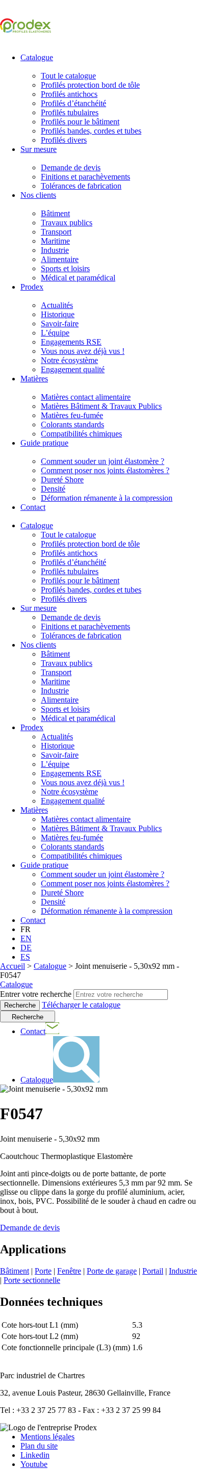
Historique (57, 314)
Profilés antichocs (69, 94)
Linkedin (34, 1455)
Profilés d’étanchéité (73, 103)
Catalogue (36, 57)
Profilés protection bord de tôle (90, 85)
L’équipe (55, 332)
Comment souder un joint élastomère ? (102, 461)
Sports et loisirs (65, 268)
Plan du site (39, 1445)
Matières (34, 378)
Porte (43, 1271)
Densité (53, 488)
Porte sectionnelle (32, 1280)
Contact (32, 507)
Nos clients (38, 195)
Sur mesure (38, 149)
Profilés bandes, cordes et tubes (91, 130)
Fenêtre (69, 1271)
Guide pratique (44, 443)
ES (25, 956)
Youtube (33, 1464)
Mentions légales (47, 1436)
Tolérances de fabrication (81, 186)
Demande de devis (71, 167)
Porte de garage (112, 1271)
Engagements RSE (71, 342)
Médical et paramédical (78, 277)
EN (26, 938)
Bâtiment (55, 213)
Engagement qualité (73, 369)
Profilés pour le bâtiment (80, 121)
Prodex (31, 286)
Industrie (55, 250)
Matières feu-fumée (72, 415)
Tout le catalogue (68, 75)
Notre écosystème (69, 360)
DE (26, 947)
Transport (56, 231)
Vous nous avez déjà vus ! (83, 351)
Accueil (12, 966)
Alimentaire (60, 259)
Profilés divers (64, 140)
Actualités (57, 305)
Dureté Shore (62, 479)
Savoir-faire (60, 323)
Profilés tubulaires (69, 112)
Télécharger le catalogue (81, 1004)
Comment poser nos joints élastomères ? (105, 470)
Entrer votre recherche (35, 994)
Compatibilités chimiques (81, 433)
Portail (152, 1271)
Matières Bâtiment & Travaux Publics (101, 406)
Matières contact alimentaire (86, 397)
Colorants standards (72, 424)
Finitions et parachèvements (85, 176)
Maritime (55, 241)
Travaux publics (66, 222)
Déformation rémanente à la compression (106, 498)
